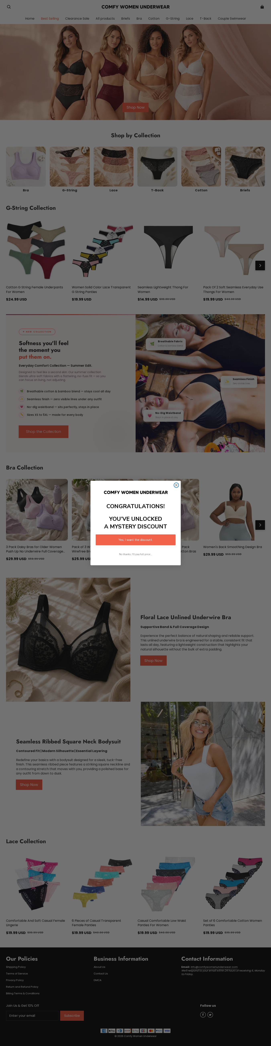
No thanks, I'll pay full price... (135, 554)
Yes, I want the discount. (136, 540)
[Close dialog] (176, 485)
